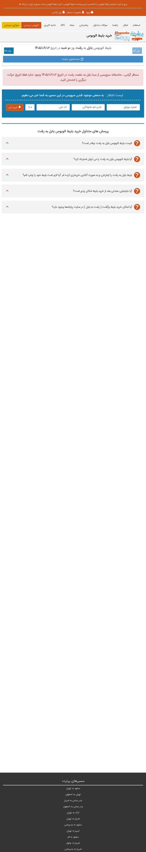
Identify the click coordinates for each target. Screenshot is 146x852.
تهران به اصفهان (73, 794)
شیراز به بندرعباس (73, 849)
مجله (72, 25)
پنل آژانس (57, 12)
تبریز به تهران (73, 831)
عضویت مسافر (73, 12)
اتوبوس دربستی (31, 25)
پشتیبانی (83, 25)
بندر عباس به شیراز (73, 800)
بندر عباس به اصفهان (73, 807)
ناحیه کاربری (50, 25)
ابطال (125, 25)
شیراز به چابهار (73, 843)
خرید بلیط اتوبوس (99, 36)
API (63, 25)
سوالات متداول (100, 25)
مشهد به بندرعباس (73, 825)
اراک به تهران (73, 813)
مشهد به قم (73, 837)
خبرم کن (13, 107)
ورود (87, 12)
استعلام (136, 25)
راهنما (115, 25)
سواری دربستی (11, 25)
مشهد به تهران (73, 788)
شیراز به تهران (73, 819)
